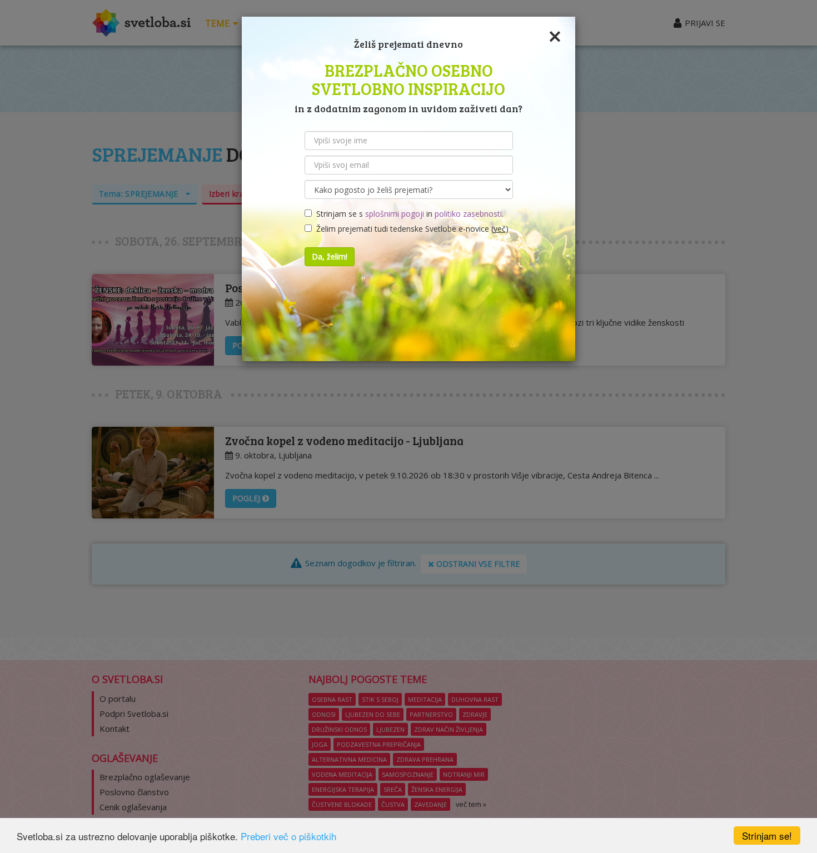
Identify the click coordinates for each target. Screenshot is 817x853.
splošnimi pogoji (394, 213)
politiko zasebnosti (468, 213)
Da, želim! (329, 256)
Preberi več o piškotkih (288, 836)
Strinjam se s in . (408, 213)
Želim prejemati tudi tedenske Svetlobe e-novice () (410, 228)
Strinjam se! (767, 835)
